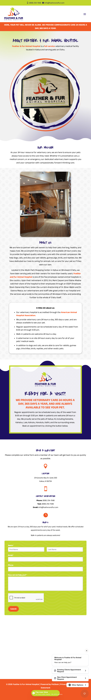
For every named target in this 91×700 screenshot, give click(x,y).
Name (11, 545)
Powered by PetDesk (50, 684)
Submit (13, 609)
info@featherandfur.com (48, 507)
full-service (49, 46)
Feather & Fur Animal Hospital (26, 46)
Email (11, 555)
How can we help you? (17, 575)
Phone (10, 565)
